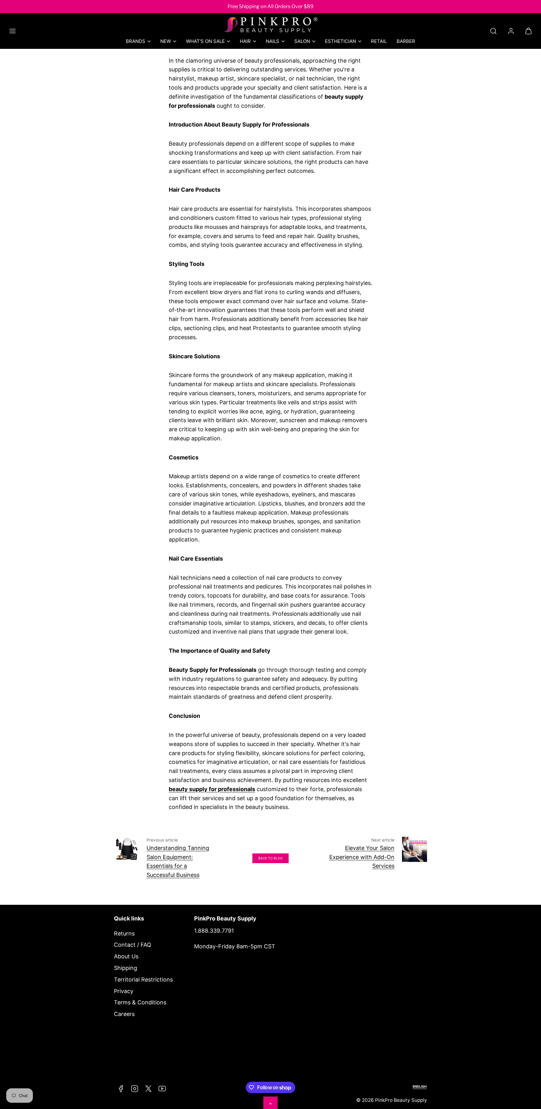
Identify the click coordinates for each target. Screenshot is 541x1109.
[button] (12, 31)
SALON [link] (302, 41)
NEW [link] (165, 41)
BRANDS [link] (135, 41)
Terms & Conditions (140, 1002)
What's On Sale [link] (205, 41)
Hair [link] (245, 41)
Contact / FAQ (132, 944)
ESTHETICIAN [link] (340, 41)
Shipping (125, 968)
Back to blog (270, 858)
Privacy (123, 991)
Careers (124, 1014)
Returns (124, 933)
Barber (406, 41)
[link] (510, 31)
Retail (379, 41)
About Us (126, 956)
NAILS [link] (272, 41)
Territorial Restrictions (143, 979)
